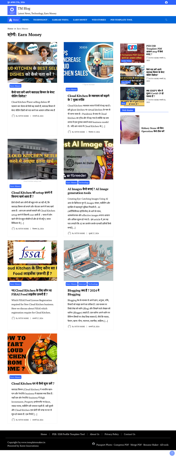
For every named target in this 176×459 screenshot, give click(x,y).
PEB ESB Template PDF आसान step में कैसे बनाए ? (154, 50)
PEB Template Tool (121, 19)
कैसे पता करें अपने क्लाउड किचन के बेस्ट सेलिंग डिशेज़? (33, 94)
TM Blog (24, 8)
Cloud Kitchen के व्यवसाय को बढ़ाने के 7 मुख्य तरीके (88, 98)
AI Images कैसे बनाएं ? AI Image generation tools (88, 191)
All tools (164, 444)
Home (44, 434)
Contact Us (129, 434)
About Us (94, 434)
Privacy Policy (112, 434)
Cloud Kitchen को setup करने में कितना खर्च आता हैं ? (31, 194)
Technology (40, 19)
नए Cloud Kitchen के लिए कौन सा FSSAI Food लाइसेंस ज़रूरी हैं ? (31, 292)
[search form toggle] (166, 19)
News (25, 19)
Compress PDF (121, 444)
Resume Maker (150, 444)
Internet (82, 284)
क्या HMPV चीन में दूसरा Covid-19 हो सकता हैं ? (155, 93)
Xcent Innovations (29, 445)
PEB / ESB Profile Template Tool (68, 434)
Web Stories (99, 19)
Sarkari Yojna (60, 19)
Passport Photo (104, 444)
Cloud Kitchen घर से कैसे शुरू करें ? (32, 383)
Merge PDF (136, 444)
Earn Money (80, 19)
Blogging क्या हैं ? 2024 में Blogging (83, 292)
